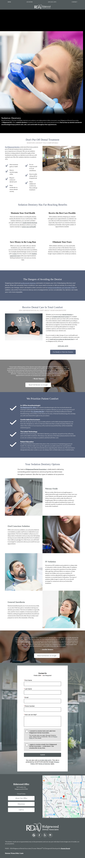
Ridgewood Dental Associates (36, 469)
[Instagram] (50, 835)
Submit (42, 755)
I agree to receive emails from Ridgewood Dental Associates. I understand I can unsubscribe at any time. (43, 746)
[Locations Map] (63, 796)
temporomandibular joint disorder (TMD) (61, 287)
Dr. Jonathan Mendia (37, 411)
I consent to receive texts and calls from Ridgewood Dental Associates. (43, 734)
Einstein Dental (65, 848)
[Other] (34, 835)
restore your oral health (29, 227)
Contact (74, 1)
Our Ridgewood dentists (12, 147)
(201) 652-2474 (52, 1)
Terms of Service (44, 764)
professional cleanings (28, 283)
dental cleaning (67, 314)
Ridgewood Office (21, 784)
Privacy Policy (15, 853)
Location (30, 1)
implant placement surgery (61, 317)
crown (15, 254)
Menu (9, 1)
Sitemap (7, 853)
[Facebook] (39, 835)
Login (21, 853)
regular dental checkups (29, 223)
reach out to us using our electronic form (62, 339)
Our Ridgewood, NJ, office (28, 407)
